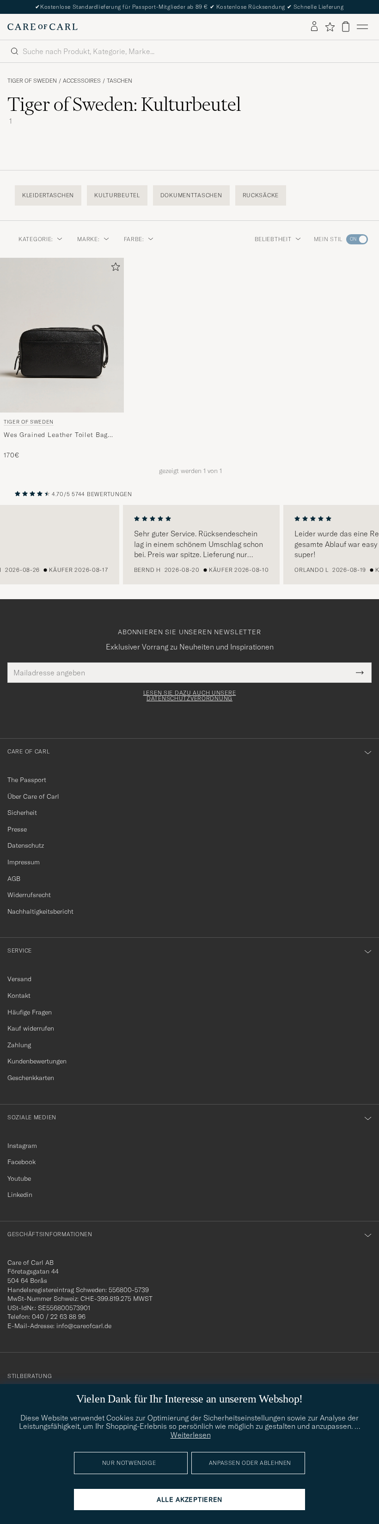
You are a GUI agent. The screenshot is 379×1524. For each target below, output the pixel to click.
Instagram (22, 1145)
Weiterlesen (191, 1435)
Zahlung (19, 1045)
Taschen (119, 81)
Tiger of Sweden (32, 81)
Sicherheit (22, 812)
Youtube (19, 1178)
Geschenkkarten (30, 1078)
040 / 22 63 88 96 (59, 1316)
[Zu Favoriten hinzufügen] (114, 268)
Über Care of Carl (33, 796)
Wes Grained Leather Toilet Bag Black (56, 435)
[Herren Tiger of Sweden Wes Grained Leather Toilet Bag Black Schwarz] (62, 335)
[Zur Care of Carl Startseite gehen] (42, 26)
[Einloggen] (314, 26)
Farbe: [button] (134, 239)
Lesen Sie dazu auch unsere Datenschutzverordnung (189, 695)
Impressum (23, 862)
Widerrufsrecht (29, 895)
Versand (19, 979)
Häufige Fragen (29, 1012)
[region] (189, 544)
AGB (13, 878)
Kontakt (19, 995)
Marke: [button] (88, 239)
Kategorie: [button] (35, 239)
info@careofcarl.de (83, 1326)
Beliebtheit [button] (273, 239)
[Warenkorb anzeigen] (345, 27)
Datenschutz (25, 845)
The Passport (26, 780)
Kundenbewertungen (37, 1061)
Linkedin (19, 1194)
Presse (17, 829)
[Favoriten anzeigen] (330, 26)
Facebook (21, 1162)
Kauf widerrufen (30, 1028)
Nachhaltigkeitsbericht (40, 911)
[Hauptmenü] (362, 26)
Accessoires (82, 81)
